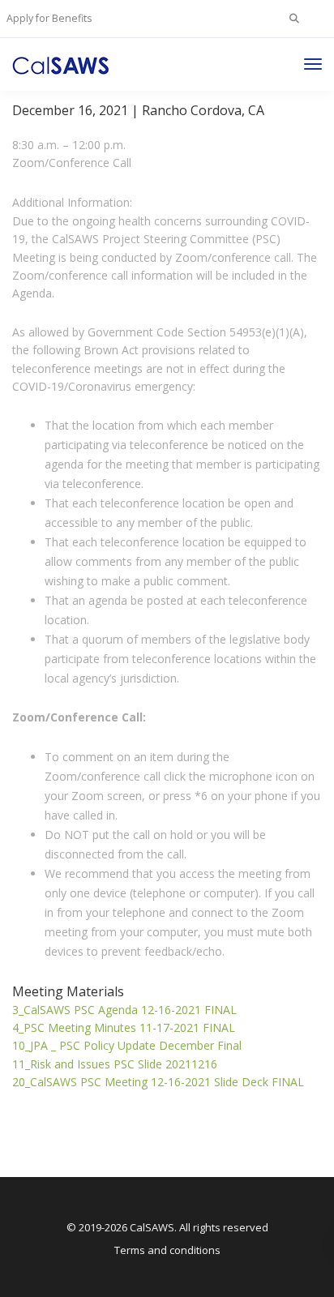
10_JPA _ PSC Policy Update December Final (127, 1045)
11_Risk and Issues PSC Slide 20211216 (114, 1064)
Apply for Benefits (49, 18)
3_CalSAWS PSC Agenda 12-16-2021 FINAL (124, 1009)
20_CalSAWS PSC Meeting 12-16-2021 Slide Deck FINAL (158, 1081)
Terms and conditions (167, 1250)
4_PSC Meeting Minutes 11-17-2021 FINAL (123, 1027)
